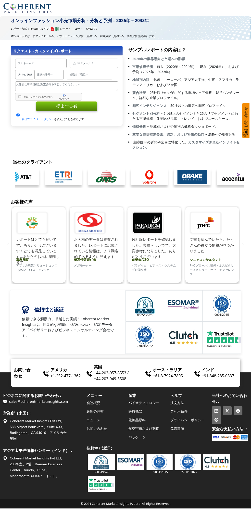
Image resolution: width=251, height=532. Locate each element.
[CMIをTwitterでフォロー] (227, 410)
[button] (8, 245)
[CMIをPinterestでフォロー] (216, 419)
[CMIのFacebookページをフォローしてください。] (238, 410)
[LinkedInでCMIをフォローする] (216, 410)
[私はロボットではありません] (19, 96)
